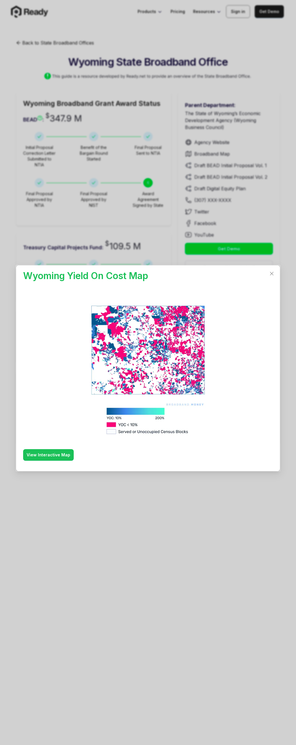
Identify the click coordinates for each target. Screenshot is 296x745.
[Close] (271, 273)
